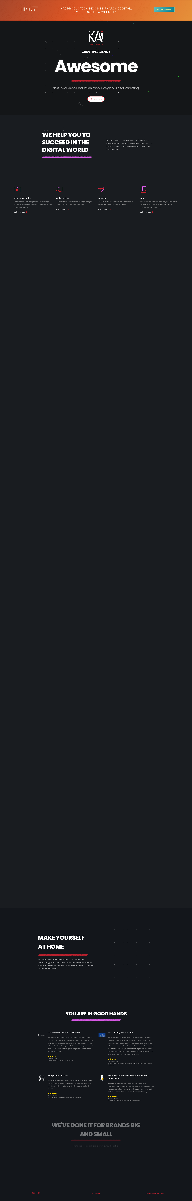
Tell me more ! (19, 212)
